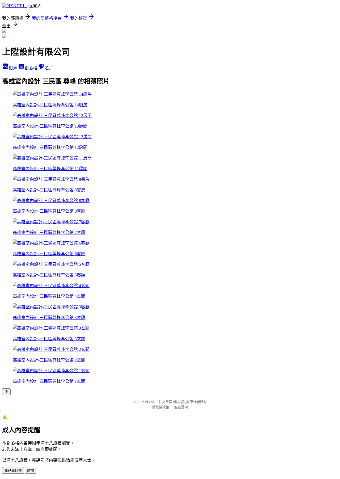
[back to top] (6, 391)
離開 (30, 471)
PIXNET (151, 402)
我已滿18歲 (13, 471)
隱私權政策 (160, 407)
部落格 (31, 68)
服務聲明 (181, 407)
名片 (49, 68)
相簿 (13, 68)
